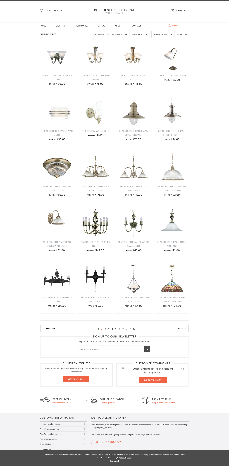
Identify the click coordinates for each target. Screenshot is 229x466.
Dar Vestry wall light (95, 130)
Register (57, 10)
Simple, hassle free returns (163, 400)
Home (43, 25)
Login (47, 10)
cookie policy (125, 457)
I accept (114, 461)
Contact (136, 25)
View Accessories (76, 378)
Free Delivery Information (50, 424)
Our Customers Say (152, 379)
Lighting (60, 25)
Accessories (82, 25)
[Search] (169, 25)
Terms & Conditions (48, 439)
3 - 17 (132, 328)
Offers (101, 25)
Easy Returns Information (50, 434)
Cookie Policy (45, 449)
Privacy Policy (45, 444)
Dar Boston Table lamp (172, 75)
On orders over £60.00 (62, 400)
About (118, 25)
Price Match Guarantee (49, 429)
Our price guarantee (112, 400)
